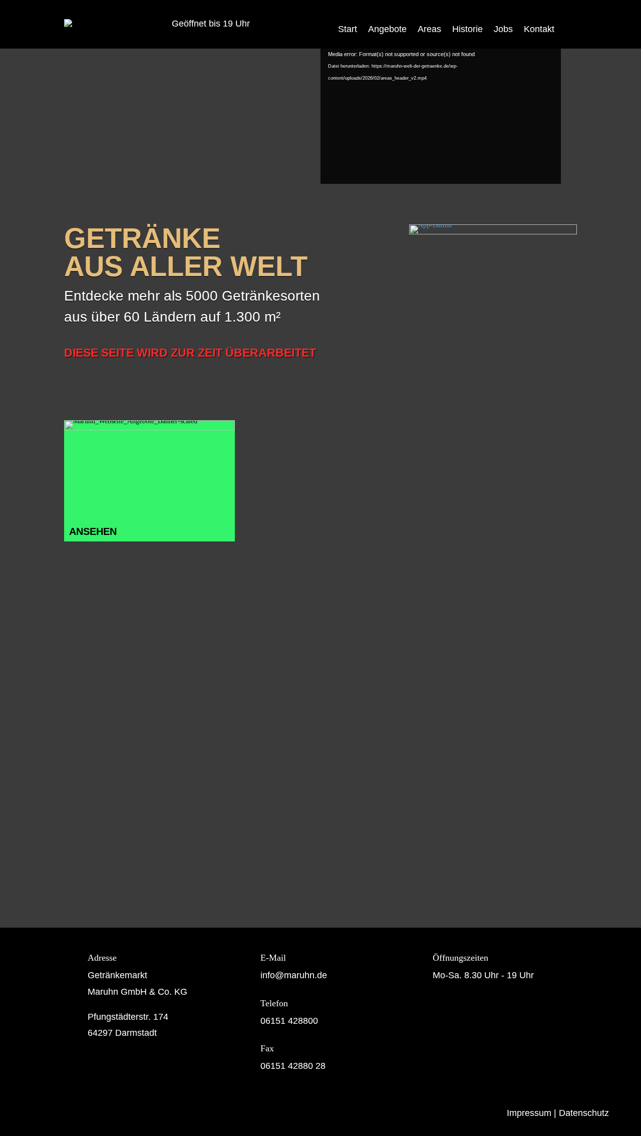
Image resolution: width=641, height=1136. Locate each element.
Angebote (387, 29)
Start (347, 29)
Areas (429, 29)
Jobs (503, 29)
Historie (467, 29)
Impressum (529, 1113)
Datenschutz (584, 1113)
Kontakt (539, 29)
